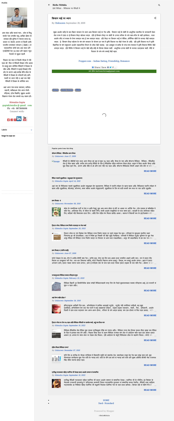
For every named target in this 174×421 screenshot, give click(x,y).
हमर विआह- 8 (56, 200)
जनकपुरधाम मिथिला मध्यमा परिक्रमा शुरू (65, 275)
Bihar (55, 90)
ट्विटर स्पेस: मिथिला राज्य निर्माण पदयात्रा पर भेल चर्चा (69, 225)
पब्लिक (78, 90)
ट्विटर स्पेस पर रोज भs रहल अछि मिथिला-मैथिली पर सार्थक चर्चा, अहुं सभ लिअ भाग (78, 322)
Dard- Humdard (106, 403)
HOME (106, 400)
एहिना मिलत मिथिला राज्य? (60, 347)
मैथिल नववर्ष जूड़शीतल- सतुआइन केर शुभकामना (67, 178)
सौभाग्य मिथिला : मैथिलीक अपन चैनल (63, 153)
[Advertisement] (75, 58)
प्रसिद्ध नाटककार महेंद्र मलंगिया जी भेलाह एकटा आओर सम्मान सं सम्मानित (75, 372)
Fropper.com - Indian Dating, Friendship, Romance (104, 61)
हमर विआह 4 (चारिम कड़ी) (60, 250)
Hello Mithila (60, 5)
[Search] (159, 5)
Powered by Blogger (104, 411)
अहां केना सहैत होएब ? (59, 298)
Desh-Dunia (67, 90)
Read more (150, 171)
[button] (155, 18)
